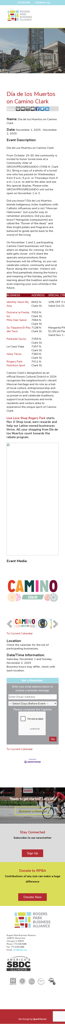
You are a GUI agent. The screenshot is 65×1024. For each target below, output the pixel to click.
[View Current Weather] (33, 109)
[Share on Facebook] (37, 109)
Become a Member (32, 811)
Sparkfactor (40, 1019)
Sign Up (32, 853)
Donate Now (32, 897)
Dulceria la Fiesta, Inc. (18, 314)
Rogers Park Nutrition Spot (16, 363)
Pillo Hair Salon (17, 320)
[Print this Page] (18, 109)
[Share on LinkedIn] (47, 109)
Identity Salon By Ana (18, 304)
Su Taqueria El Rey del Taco (19, 329)
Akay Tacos (14, 354)
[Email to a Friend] (23, 109)
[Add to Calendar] (28, 109)
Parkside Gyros (16, 339)
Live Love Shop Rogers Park (26, 418)
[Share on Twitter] (42, 109)
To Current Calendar (20, 633)
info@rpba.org (20, 949)
